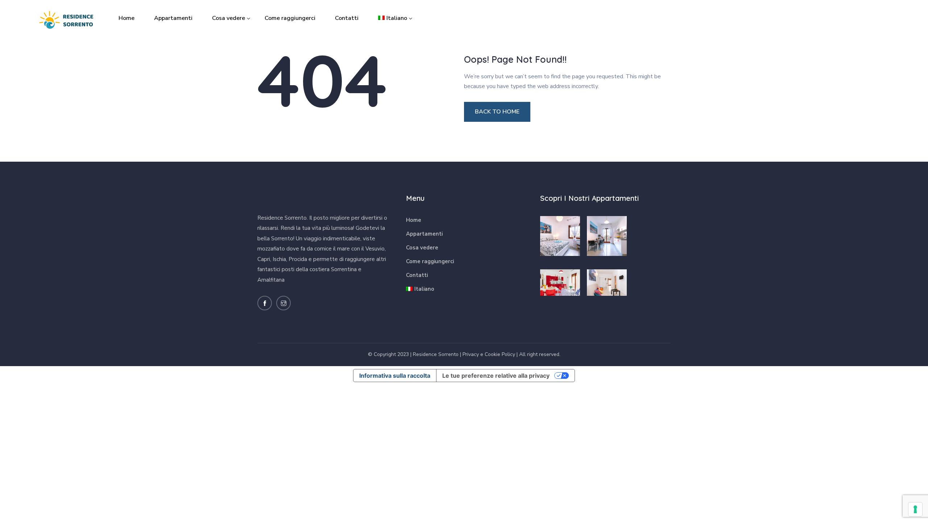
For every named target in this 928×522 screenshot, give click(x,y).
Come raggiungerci (290, 18)
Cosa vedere (228, 18)
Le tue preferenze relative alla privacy (496, 375)
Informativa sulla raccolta (394, 375)
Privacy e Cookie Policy (489, 354)
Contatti (347, 18)
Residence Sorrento (436, 354)
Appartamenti (173, 18)
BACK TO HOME (497, 112)
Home (126, 18)
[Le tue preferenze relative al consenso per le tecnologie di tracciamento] (915, 509)
